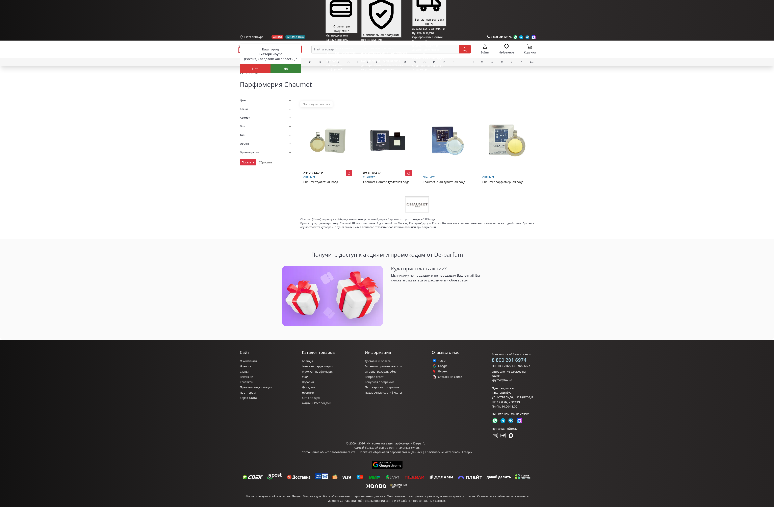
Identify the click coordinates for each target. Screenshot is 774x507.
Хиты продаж (311, 398)
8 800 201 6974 (509, 359)
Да (286, 69)
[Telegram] (521, 37)
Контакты (246, 382)
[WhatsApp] (515, 37)
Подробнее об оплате (340, 77)
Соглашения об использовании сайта (366, 501)
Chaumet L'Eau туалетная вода (444, 182)
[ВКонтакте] (495, 435)
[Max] (534, 37)
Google (442, 366)
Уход (305, 377)
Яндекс (443, 371)
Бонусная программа (379, 382)
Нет (255, 69)
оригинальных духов (404, 448)
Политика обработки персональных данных (390, 452)
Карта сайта (248, 398)
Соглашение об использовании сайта (328, 452)
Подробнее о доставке (427, 86)
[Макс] (511, 435)
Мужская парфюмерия (318, 371)
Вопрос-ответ (374, 377)
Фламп (442, 360)
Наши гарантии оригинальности (384, 77)
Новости (245, 366)
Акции (277, 37)
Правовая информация (256, 387)
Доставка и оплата (378, 361)
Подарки (308, 382)
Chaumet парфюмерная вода (502, 182)
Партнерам (248, 392)
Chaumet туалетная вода (320, 182)
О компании (248, 361)
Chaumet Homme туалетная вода (386, 182)
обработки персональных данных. (421, 501)
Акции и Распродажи (316, 403)
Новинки (308, 392)
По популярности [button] (315, 104)
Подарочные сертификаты (383, 392)
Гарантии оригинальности (383, 366)
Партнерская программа (382, 387)
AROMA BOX (295, 37)
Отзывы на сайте (450, 376)
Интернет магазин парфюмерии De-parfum (397, 443)
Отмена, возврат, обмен (381, 371)
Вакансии (246, 377)
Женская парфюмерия (317, 366)
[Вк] (527, 37)
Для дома (308, 387)
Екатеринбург (253, 37)
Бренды (307, 361)
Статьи (245, 371)
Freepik (467, 452)
